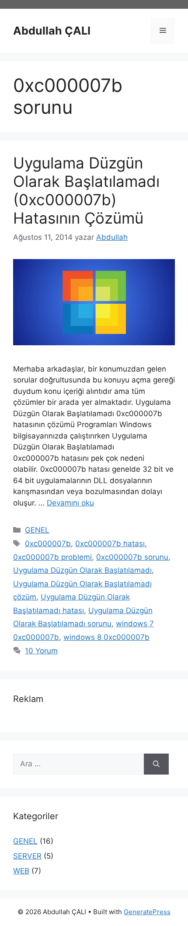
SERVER (27, 856)
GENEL (37, 530)
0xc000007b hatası (110, 543)
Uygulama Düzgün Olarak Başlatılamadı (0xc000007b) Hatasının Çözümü (86, 190)
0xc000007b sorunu (132, 557)
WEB (21, 870)
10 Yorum (41, 650)
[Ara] (156, 764)
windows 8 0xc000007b (106, 637)
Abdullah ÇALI (52, 30)
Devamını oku (70, 502)
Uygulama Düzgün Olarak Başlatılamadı (82, 570)
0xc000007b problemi (52, 557)
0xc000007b (48, 543)
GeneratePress (147, 912)
